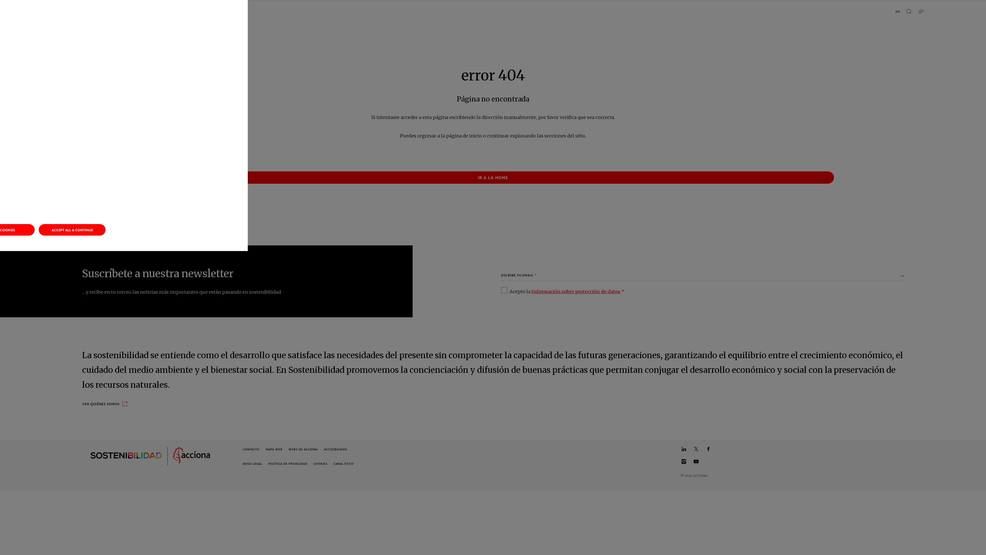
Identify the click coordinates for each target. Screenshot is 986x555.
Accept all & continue (72, 230)
